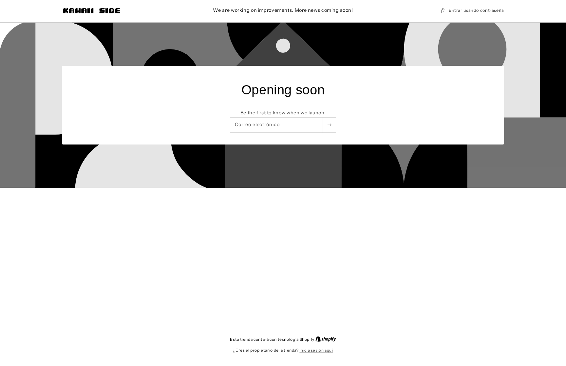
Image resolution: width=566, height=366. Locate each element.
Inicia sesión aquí (316, 350)
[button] (472, 10)
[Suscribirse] (329, 124)
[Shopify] (325, 339)
